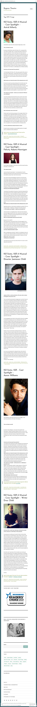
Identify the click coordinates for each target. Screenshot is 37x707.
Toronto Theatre (15, 663)
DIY (12, 659)
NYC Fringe (22, 137)
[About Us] (4, 700)
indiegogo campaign (17, 576)
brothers (21, 579)
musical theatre (12, 363)
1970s (26, 362)
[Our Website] (15, 700)
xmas (11, 665)
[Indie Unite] (8, 700)
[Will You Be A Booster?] (10, 700)
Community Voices (7, 692)
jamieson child (7, 580)
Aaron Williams (23, 487)
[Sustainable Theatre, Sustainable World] (6, 700)
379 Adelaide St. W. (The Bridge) (9, 696)
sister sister (24, 580)
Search (5, 644)
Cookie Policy (19, 705)
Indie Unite (6, 687)
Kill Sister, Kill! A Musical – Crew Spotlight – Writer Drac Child (15, 498)
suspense (24, 661)
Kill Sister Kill (14, 137)
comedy (24, 579)
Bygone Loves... (11, 362)
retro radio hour (16, 661)
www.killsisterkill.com (12, 133)
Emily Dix (15, 659)
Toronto (9, 663)
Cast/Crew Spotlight (17, 136)
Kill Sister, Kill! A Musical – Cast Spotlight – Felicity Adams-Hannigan (15, 147)
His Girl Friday (20, 659)
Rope (21, 661)
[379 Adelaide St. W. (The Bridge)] (17, 700)
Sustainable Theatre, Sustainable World (10, 684)
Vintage (20, 663)
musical (17, 137)
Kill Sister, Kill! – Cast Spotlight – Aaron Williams (13, 373)
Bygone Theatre (10, 8)
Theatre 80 (9, 489)
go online (18, 483)
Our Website (6, 694)
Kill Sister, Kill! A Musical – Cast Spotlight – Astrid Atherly (15, 24)
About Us (5, 682)
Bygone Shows (11, 136)
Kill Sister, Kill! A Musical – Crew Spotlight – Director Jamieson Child (15, 256)
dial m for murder (7, 659)
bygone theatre (10, 657)
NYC (24, 488)
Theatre (5, 663)
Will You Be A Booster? (8, 689)
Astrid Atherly (10, 137)
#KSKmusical (5, 137)
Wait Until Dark (6, 665)
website (10, 576)
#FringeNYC (22, 136)
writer (27, 363)
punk (6, 489)
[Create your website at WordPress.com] (18, 1)
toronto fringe (24, 363)
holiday (25, 659)
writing (9, 581)
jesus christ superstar (11, 488)
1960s (5, 657)
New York (19, 137)
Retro (11, 661)
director (5, 363)
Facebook (6, 673)
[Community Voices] (12, 700)
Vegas (25, 137)
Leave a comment (6, 138)
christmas (15, 657)
